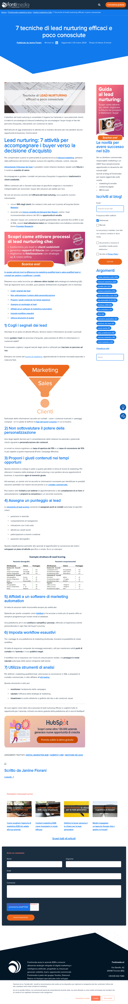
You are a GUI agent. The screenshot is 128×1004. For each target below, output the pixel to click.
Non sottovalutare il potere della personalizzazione (33, 295)
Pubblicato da (29, 42)
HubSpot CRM (57, 755)
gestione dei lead (74, 755)
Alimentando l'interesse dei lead (18, 167)
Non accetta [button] (108, 998)
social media (104, 328)
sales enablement (106, 333)
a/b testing (44, 677)
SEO (101, 314)
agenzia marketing (106, 337)
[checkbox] (110, 223)
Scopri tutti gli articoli (64, 838)
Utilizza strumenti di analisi (22, 318)
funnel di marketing (33, 356)
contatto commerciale (58, 484)
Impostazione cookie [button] (83, 998)
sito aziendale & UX (107, 300)
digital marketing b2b (42, 12)
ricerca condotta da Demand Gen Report (40, 212)
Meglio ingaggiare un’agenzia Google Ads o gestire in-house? (104, 826)
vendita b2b (104, 286)
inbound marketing (65, 157)
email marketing (105, 342)
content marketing (106, 291)
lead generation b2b (107, 296)
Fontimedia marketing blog (20, 12)
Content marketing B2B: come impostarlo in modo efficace (47, 826)
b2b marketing (105, 309)
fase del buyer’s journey (46, 422)
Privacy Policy (113, 254)
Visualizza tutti (102, 348)
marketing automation (107, 319)
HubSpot (40, 613)
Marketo (14, 207)
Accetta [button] (95, 998)
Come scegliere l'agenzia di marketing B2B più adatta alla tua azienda (19, 826)
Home (3, 12)
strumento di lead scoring (18, 507)
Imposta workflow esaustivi (22, 313)
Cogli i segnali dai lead (20, 291)
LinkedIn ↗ (9, 777)
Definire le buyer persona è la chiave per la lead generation (76, 826)
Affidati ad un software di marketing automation (31, 309)
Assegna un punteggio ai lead (24, 304)
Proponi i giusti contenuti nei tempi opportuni (30, 300)
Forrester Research (24, 226)
